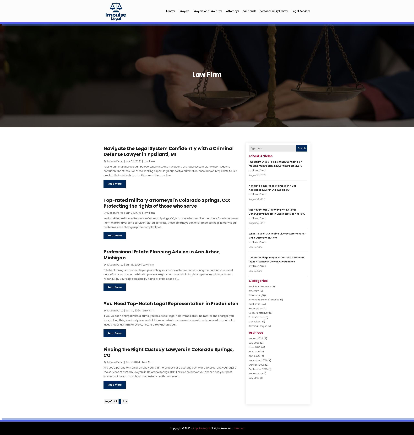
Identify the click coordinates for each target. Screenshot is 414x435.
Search (302, 148)
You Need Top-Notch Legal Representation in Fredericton (171, 303)
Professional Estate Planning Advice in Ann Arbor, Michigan (162, 255)
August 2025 (256, 373)
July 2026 (254, 342)
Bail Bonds (249, 11)
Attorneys (232, 11)
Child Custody (257, 317)
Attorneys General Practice (264, 299)
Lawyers (184, 11)
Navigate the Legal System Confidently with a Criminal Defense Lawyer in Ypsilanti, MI (169, 151)
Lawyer (170, 11)
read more (115, 184)
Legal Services (301, 11)
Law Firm (149, 161)
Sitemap (239, 428)
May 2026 (254, 351)
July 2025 (254, 378)
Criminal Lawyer (258, 326)
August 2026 (256, 338)
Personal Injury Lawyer (274, 11)
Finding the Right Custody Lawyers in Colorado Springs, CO (169, 352)
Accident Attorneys (260, 286)
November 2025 (258, 360)
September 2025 (258, 369)
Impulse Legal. (201, 428)
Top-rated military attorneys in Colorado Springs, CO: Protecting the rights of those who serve (167, 203)
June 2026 (255, 347)
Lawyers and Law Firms (208, 11)
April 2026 (254, 356)
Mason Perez (115, 161)
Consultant (255, 321)
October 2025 (256, 364)
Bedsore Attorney (258, 313)
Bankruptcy (255, 308)
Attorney (254, 291)
